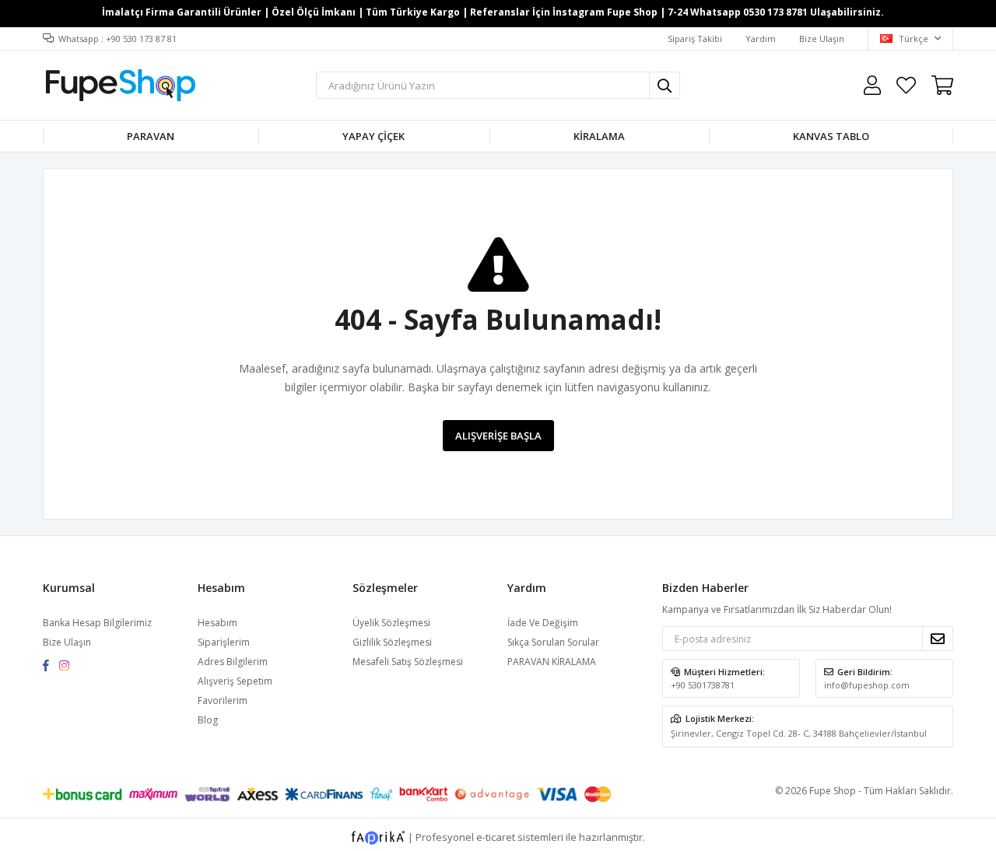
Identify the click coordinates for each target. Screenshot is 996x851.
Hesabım (217, 622)
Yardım (760, 38)
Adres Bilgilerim (233, 661)
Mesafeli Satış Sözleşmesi (407, 661)
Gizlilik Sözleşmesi (392, 642)
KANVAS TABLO (831, 136)
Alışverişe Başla (498, 436)
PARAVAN (150, 136)
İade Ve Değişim (542, 622)
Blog (208, 720)
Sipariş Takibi (695, 38)
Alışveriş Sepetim (235, 681)
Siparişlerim (224, 642)
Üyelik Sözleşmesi (391, 622)
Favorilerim (906, 85)
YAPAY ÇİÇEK (373, 136)
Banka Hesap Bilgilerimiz (97, 622)
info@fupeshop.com (867, 685)
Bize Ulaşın (821, 38)
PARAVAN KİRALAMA (551, 661)
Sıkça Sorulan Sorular (553, 642)
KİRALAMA (599, 136)
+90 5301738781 (703, 685)
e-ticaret (495, 837)
